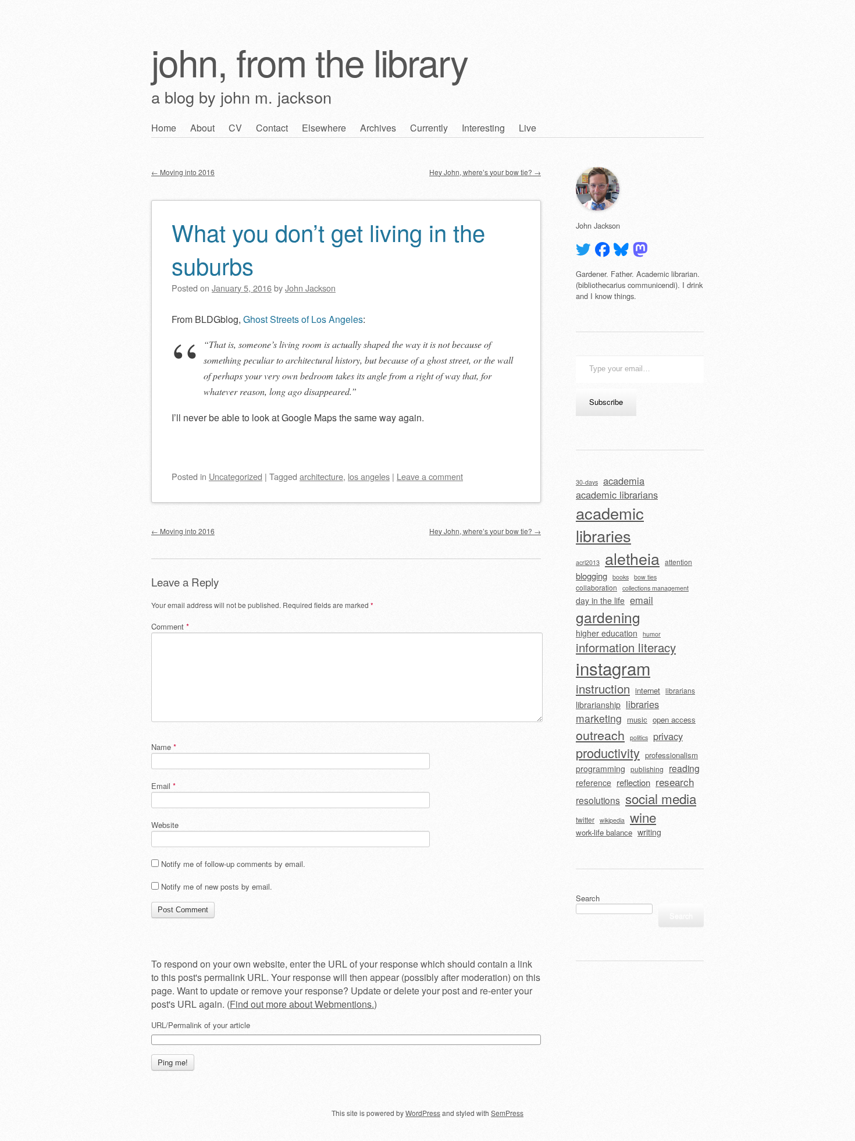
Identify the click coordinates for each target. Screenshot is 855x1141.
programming (600, 768)
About (202, 127)
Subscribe (606, 401)
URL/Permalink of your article (200, 1025)
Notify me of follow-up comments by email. (233, 863)
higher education (606, 633)
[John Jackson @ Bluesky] (621, 249)
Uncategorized (235, 476)
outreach (600, 735)
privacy (668, 736)
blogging (591, 576)
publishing (647, 769)
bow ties (645, 577)
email (641, 600)
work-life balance (604, 832)
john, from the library (309, 61)
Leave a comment (430, 476)
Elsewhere (324, 127)
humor (652, 634)
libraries (642, 704)
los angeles (369, 476)
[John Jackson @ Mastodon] (640, 249)
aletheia (632, 558)
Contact (272, 127)
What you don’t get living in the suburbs (328, 248)
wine (643, 817)
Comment (170, 626)
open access (674, 719)
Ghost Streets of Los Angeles (303, 319)
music (637, 719)
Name (163, 746)
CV (235, 127)
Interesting (483, 127)
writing (649, 832)
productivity (608, 753)
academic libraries (610, 524)
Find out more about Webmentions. (302, 1004)
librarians (680, 690)
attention (678, 562)
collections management (655, 588)
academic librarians (617, 495)
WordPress (422, 1113)
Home (163, 127)
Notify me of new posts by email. (216, 886)
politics (639, 737)
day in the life (600, 600)
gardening (608, 617)
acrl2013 (588, 562)
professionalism (671, 754)
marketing (599, 718)
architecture (321, 476)
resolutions (598, 800)
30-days (587, 482)
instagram (613, 668)
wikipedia (612, 820)
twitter (585, 819)
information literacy (626, 647)
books (620, 577)
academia (623, 481)
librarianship (598, 704)
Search (588, 898)
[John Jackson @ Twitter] (583, 249)
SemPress (507, 1113)
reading (684, 768)
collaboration (596, 587)
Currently (429, 127)
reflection (633, 782)
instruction (603, 688)
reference (593, 782)
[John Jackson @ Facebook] (602, 249)
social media (660, 798)
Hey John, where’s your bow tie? (485, 172)
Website (165, 824)
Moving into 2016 (183, 172)
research (675, 781)
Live (527, 127)
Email (163, 785)
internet (647, 690)
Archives (378, 127)
